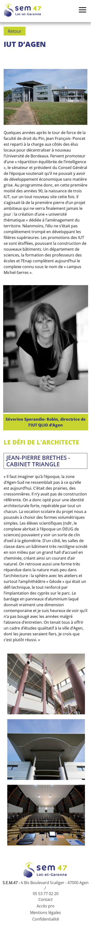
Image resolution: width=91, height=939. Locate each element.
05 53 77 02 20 (45, 893)
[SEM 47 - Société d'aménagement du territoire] (22, 10)
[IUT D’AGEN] (46, 684)
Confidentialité (45, 919)
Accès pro (46, 906)
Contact (45, 899)
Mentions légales (45, 912)
